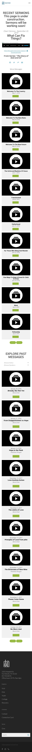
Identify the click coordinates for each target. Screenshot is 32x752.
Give (3, 728)
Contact (4, 714)
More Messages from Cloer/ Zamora (15, 51)
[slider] (26, 45)
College (4, 699)
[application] (16, 45)
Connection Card (8, 717)
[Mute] (22, 45)
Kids (3, 692)
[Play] (4, 45)
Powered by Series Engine (16, 347)
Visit (3, 688)
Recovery (5, 703)
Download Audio (16, 52)
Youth (4, 696)
